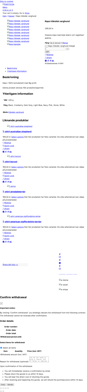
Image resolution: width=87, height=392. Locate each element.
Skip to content (6, 1)
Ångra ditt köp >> (10, 264)
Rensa (65, 43)
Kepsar (11, 16)
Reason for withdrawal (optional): (14, 361)
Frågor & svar (36, 264)
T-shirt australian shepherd (17, 131)
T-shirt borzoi (10, 161)
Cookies (34, 261)
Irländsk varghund (16, 112)
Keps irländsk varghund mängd (61, 46)
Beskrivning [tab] (12, 68)
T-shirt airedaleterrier (14, 191)
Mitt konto (35, 252)
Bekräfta (10, 385)
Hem (5, 16)
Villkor (33, 258)
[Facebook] (48, 60)
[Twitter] (46, 60)
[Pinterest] (51, 60)
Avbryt (3, 385)
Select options (17, 137)
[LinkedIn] (53, 60)
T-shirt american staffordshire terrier (22, 221)
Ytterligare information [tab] (17, 71)
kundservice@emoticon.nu (14, 249)
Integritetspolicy (38, 255)
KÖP (47, 52)
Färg (47, 43)
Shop (27, 13)
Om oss (34, 249)
